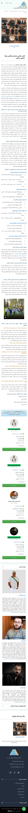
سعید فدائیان (16, 542)
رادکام (14, 811)
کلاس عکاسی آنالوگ (11, 742)
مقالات (23, 786)
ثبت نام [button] (14, 449)
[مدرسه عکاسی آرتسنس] (14, 752)
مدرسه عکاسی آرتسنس (23, 11)
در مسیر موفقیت (21, 794)
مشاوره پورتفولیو (21, 791)
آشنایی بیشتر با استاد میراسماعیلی (17, 612)
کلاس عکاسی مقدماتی (19, 737)
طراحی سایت (17, 811)
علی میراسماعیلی (15, 433)
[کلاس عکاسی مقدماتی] (20, 729)
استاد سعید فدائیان (20, 98)
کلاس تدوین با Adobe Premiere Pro (16, 742)
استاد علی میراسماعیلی (10, 96)
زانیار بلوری (17, 506)
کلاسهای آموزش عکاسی (13, 11)
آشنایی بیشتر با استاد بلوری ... (8, 658)
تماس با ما (22, 797)
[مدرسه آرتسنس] (24, 3)
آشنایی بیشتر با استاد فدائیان (20, 702)
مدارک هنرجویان (21, 789)
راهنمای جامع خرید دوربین (16, 253)
